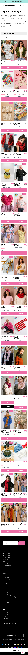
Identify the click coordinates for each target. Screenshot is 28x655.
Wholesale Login (7, 595)
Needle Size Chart (7, 557)
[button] (4, 94)
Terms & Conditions (8, 601)
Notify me (7, 406)
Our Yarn (5, 559)
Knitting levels (6, 583)
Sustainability (6, 561)
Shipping (5, 573)
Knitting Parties (7, 565)
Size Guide (5, 581)
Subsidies (5, 605)
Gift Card (5, 618)
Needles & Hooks (7, 616)
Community (6, 563)
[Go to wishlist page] (20, 6)
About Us (5, 591)
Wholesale (5, 593)
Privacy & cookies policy (9, 597)
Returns (5, 575)
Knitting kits (6, 613)
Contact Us (6, 577)
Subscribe (21, 543)
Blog (4, 551)
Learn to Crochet (7, 555)
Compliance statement (9, 599)
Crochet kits (6, 615)
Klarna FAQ (6, 603)
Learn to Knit (6, 553)
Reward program (7, 579)
